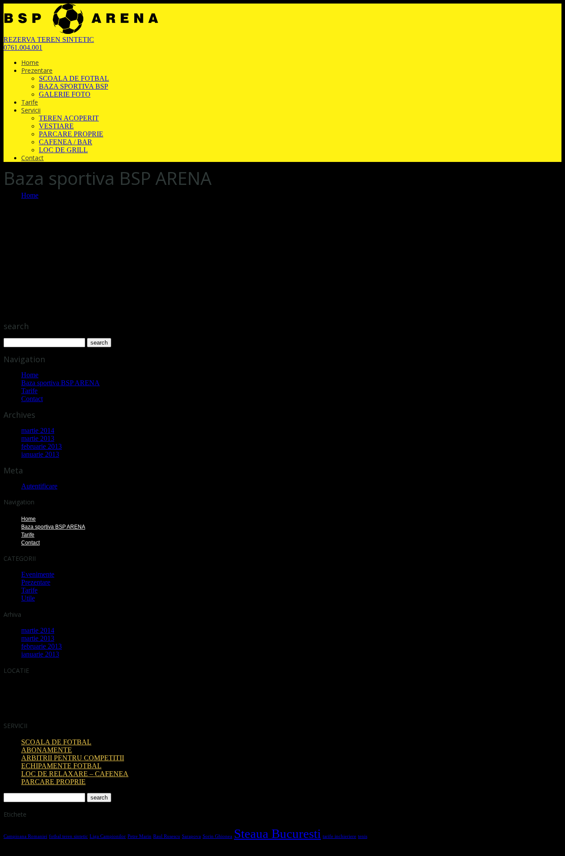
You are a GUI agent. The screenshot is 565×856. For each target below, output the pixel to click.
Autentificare (39, 486)
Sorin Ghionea (217, 836)
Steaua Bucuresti (277, 833)
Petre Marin (139, 836)
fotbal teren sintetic (68, 836)
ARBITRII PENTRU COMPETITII (72, 758)
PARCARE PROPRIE (71, 134)
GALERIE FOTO (64, 94)
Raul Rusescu (166, 836)
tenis (362, 836)
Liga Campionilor (108, 836)
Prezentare (37, 70)
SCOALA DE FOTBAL (74, 78)
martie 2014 (37, 430)
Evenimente (37, 574)
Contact (32, 158)
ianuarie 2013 (40, 454)
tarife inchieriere (339, 836)
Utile (28, 598)
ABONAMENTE (46, 750)
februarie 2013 (41, 446)
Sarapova (191, 836)
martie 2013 (37, 438)
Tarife (29, 102)
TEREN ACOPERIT (69, 118)
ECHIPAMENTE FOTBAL (61, 766)
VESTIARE (56, 126)
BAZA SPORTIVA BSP (73, 86)
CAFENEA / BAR (65, 142)
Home (30, 62)
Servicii (31, 110)
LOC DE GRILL (63, 150)
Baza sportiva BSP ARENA (60, 383)
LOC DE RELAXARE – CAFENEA (74, 773)
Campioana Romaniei (25, 836)
